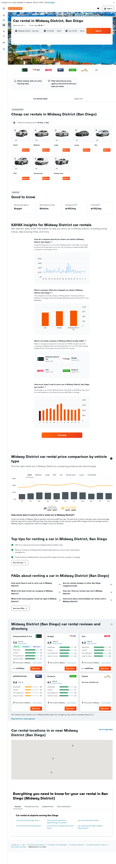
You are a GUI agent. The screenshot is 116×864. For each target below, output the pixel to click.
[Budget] (73, 636)
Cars (23, 845)
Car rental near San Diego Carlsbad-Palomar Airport (90, 827)
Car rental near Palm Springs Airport (28, 826)
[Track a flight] (4, 36)
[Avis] (107, 636)
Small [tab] (30, 475)
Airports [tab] (18, 806)
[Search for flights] (4, 15)
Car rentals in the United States (57, 845)
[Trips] (4, 42)
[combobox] (19, 25)
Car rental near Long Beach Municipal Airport (60, 827)
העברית (51, 2)
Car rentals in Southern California (96, 845)
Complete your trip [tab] (31, 806)
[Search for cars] (4, 25)
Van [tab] (61, 475)
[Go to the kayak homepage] (15, 8)
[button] (113, 2)
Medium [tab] (38, 475)
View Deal (25, 150)
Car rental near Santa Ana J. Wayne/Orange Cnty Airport (57, 821)
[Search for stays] (4, 20)
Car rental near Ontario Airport (88, 820)
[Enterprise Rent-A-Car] (38, 636)
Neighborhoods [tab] (47, 806)
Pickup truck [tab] (70, 475)
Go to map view (106, 729)
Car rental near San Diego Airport (28, 820)
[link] (62, 435)
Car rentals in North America (36, 845)
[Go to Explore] (4, 31)
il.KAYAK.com (15, 845)
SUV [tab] (54, 475)
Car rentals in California (76, 845)
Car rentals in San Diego (18, 847)
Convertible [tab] (92, 475)
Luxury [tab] (81, 475)
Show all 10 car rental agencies (23, 719)
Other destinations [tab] (64, 806)
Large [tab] (47, 475)
